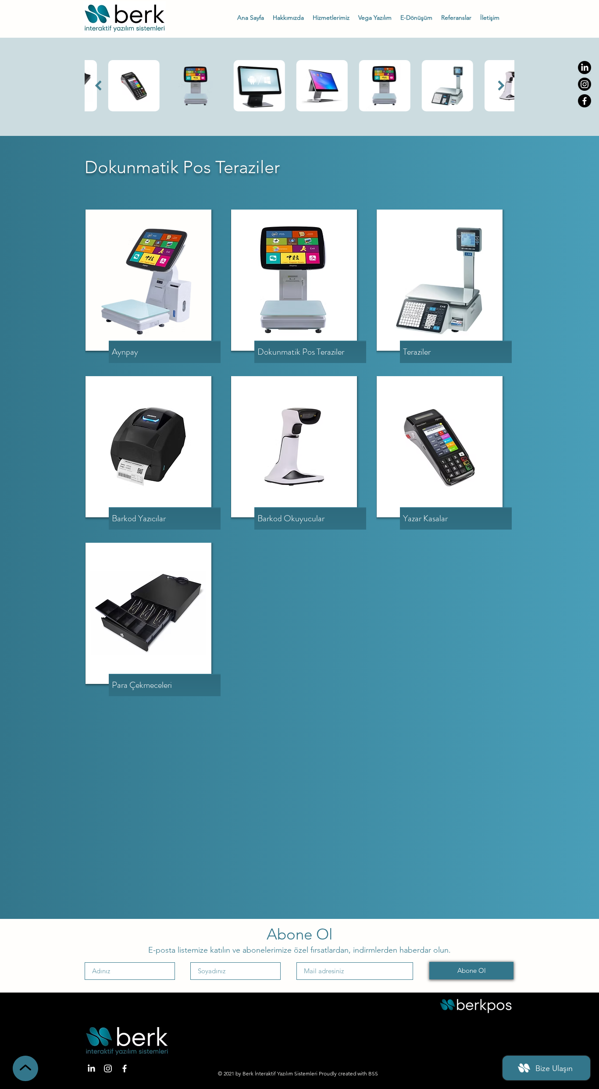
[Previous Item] (98, 86)
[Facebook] (584, 100)
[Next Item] (501, 86)
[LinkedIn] (584, 67)
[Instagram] (584, 84)
